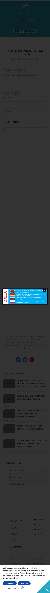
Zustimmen (10, 583)
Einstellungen (26, 573)
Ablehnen (24, 583)
